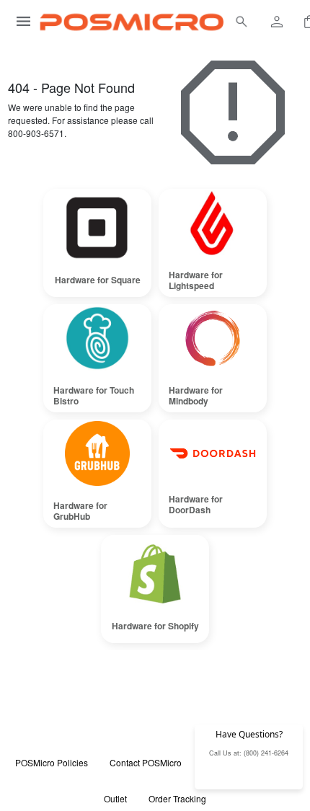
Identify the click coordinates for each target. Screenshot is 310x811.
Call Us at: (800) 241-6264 (248, 753)
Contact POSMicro (146, 762)
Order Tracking (177, 798)
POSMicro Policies (51, 762)
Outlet (115, 798)
